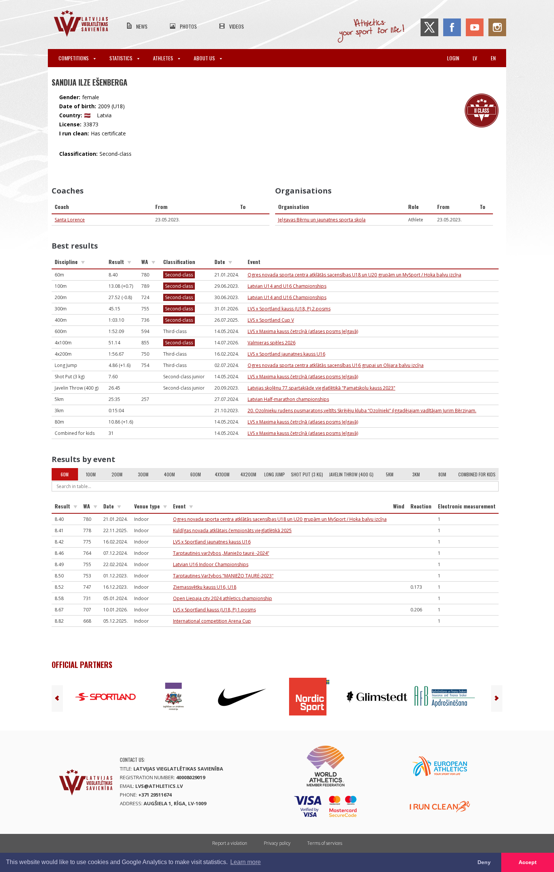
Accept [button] (528, 862)
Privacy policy (277, 843)
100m (91, 474)
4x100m (222, 474)
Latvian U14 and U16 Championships (287, 286)
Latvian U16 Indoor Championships (210, 564)
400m (169, 474)
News (141, 26)
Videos (236, 26)
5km (389, 474)
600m (195, 474)
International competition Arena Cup (212, 621)
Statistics (121, 58)
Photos (188, 26)
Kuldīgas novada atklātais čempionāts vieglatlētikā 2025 (232, 530)
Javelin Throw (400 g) (351, 474)
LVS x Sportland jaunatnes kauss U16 (286, 354)
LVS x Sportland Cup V (271, 320)
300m (143, 474)
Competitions (74, 58)
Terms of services (324, 843)
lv (475, 58)
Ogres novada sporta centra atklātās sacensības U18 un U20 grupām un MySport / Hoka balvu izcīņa (354, 275)
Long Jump (274, 474)
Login (453, 58)
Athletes (163, 58)
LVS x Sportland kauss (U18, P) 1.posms (214, 609)
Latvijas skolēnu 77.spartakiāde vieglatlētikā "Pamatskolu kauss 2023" (321, 388)
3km (416, 474)
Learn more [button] (245, 862)
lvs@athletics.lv (159, 786)
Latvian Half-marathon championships (288, 399)
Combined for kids (477, 474)
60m (65, 474)
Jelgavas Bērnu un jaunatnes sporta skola (322, 219)
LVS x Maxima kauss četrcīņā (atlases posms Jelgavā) (303, 331)
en (493, 58)
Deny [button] (484, 862)
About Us (205, 58)
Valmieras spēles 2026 (271, 342)
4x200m (248, 474)
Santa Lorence (70, 219)
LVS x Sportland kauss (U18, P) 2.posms (289, 309)
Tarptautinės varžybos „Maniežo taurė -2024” (221, 553)
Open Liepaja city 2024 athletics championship (222, 598)
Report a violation (229, 843)
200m (117, 474)
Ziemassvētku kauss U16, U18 (204, 587)
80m (442, 474)
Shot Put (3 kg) (307, 474)
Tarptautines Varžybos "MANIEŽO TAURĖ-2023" (223, 576)
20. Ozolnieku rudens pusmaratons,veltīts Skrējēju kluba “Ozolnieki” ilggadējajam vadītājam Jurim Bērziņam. (362, 410)
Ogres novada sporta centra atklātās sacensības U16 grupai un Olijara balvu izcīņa (336, 365)
